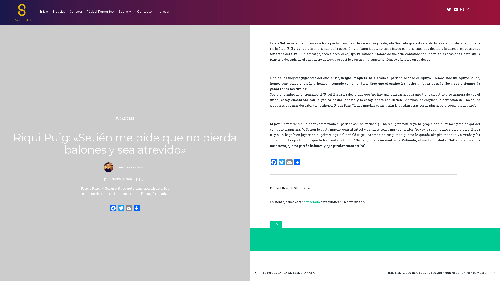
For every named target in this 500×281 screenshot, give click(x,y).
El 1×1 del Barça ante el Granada (289, 272)
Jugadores (125, 118)
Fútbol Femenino (100, 11)
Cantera (76, 11)
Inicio (44, 11)
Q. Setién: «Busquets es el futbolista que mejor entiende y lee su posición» (444, 272)
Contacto (144, 11)
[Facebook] (113, 208)
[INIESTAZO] (22, 14)
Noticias (59, 11)
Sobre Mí (126, 11)
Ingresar (163, 11)
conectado (312, 202)
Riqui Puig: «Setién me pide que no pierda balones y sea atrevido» (125, 143)
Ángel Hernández (130, 167)
